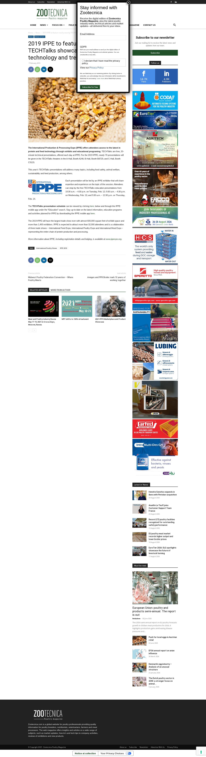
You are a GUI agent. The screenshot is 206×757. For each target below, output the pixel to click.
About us (31, 2)
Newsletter (51, 2)
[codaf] (155, 109)
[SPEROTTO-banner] (155, 302)
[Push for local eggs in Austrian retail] (139, 640)
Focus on (57, 25)
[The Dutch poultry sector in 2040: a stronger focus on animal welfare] (139, 681)
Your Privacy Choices (112, 753)
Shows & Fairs (39, 37)
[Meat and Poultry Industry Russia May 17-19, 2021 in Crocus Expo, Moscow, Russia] (43, 306)
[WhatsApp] (37, 69)
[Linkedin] (176, 2)
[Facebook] (171, 2)
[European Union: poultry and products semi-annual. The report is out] (155, 587)
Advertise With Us (63, 2)
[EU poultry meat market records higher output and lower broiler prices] (139, 537)
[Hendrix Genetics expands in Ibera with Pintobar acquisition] (139, 495)
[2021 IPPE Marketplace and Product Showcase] (110, 306)
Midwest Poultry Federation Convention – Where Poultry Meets (50, 278)
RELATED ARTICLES (38, 290)
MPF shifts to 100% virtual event (75, 319)
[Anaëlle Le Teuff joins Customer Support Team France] (139, 509)
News (43, 25)
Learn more (100, 78)
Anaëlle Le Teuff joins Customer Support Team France (160, 508)
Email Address (87, 34)
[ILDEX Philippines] (155, 225)
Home (33, 25)
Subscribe (40, 2)
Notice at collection (85, 753)
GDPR (83, 47)
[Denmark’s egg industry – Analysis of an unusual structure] (139, 667)
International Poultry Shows (46, 248)
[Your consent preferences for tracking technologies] (201, 752)
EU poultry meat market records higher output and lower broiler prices (161, 536)
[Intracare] (155, 476)
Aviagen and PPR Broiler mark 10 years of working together (106, 278)
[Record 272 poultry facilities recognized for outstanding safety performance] (139, 523)
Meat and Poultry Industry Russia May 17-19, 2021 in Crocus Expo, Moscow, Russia (42, 322)
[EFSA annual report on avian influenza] (139, 654)
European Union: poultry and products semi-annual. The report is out (154, 611)
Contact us (149, 25)
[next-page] (34, 330)
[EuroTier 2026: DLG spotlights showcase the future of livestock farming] (139, 551)
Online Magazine (130, 25)
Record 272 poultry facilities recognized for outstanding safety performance (162, 522)
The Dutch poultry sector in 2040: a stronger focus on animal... (161, 681)
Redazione (136, 618)
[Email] (50, 69)
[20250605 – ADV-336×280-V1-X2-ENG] (155, 167)
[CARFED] (155, 437)
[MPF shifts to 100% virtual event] (77, 306)
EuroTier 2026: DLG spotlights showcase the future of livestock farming (162, 550)
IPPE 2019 (63, 248)
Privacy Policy (172, 747)
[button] (174, 25)
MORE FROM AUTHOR (60, 290)
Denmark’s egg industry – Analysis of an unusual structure (160, 667)
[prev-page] (30, 330)
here (92, 206)
